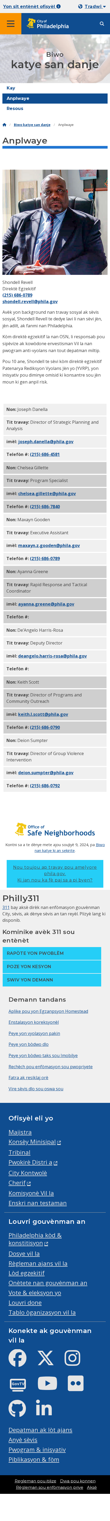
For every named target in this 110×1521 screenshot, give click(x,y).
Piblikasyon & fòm (34, 1459)
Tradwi (94, 6)
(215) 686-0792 (45, 786)
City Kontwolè (28, 1173)
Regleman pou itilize (35, 1481)
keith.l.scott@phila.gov (43, 714)
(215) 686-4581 (45, 454)
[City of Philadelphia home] (49, 24)
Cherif (17, 1183)
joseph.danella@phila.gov (45, 442)
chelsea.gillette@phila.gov (47, 493)
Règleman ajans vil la (38, 1263)
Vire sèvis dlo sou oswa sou (36, 1089)
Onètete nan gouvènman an (48, 1283)
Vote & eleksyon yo (35, 1292)
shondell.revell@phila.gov (30, 301)
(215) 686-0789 (17, 295)
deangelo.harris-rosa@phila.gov (52, 656)
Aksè (92, 1487)
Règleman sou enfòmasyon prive (49, 1487)
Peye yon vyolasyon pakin (34, 1033)
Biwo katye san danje (32, 125)
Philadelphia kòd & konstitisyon (35, 1239)
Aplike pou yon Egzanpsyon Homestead (48, 1011)
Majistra (20, 1132)
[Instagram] (77, 1362)
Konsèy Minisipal (32, 1141)
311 (6, 907)
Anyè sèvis (23, 1440)
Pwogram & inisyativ (37, 1449)
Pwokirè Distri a (30, 1162)
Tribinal (19, 1152)
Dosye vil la (24, 1253)
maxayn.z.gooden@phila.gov (49, 545)
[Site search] (102, 24)
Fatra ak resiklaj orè (28, 1077)
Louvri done (25, 1302)
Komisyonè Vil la (31, 1193)
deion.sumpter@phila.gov (45, 773)
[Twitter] (50, 1362)
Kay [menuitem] (11, 88)
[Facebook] (22, 1362)
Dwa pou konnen (78, 1481)
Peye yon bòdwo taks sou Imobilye (43, 1055)
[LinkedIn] (48, 1413)
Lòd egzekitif (27, 1273)
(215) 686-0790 (45, 727)
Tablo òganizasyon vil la (42, 1312)
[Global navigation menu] (10, 23)
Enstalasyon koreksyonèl (34, 1022)
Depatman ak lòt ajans (40, 1430)
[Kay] (4, 125)
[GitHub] (21, 1413)
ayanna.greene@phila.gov (46, 604)
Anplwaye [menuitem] (18, 98)
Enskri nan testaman (38, 1203)
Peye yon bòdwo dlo (29, 1044)
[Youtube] (51, 1388)
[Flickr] (80, 1388)
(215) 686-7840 (45, 506)
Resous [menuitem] (15, 108)
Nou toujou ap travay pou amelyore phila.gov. (55, 874)
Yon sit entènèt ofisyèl (29, 6)
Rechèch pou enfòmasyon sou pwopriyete (51, 1067)
